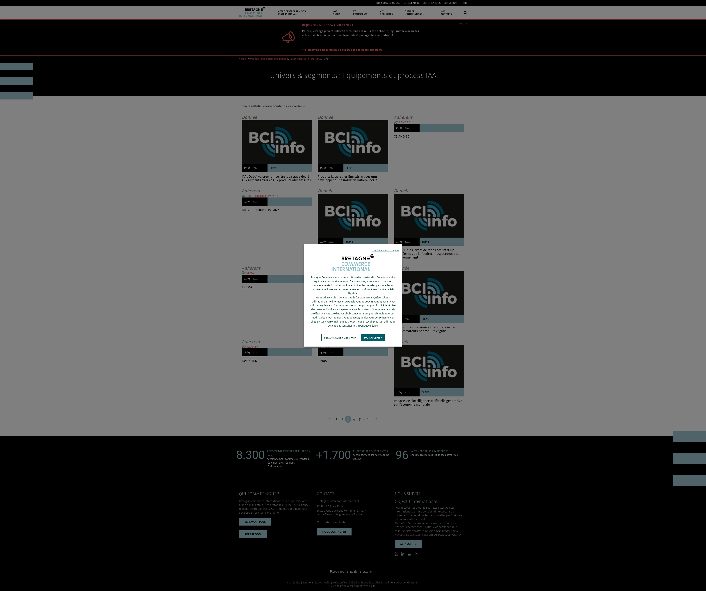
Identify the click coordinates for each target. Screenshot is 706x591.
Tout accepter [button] (373, 337)
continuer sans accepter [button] (385, 250)
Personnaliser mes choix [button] (340, 337)
